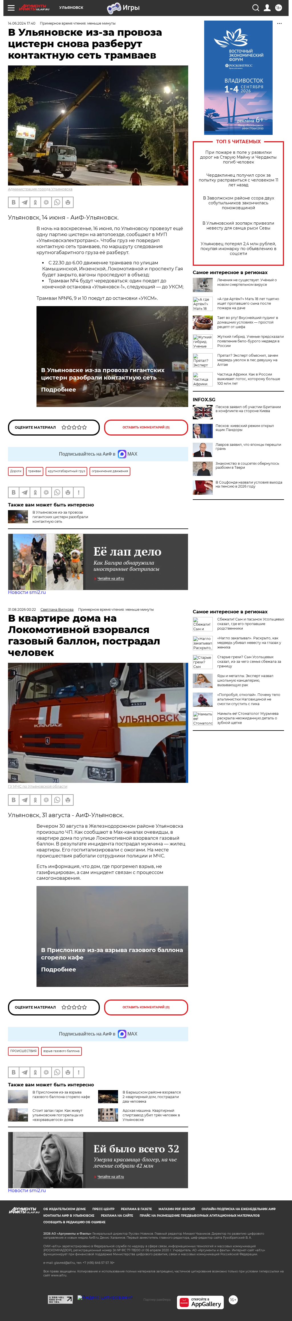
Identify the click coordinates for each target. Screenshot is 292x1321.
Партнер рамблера (157, 1299)
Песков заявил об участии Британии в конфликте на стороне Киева (248, 409)
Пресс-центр (103, 1209)
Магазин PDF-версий (177, 1209)
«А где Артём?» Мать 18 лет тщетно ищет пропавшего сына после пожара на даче (248, 303)
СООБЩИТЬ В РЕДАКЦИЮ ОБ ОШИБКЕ (74, 1222)
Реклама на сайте (117, 1216)
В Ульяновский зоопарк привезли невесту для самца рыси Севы (238, 226)
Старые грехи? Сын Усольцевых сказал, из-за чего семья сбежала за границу (249, 661)
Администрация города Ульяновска (40, 189)
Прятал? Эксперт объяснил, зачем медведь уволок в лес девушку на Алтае (247, 360)
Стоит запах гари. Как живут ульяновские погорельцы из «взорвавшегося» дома (58, 1115)
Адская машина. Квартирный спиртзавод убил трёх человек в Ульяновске (151, 1115)
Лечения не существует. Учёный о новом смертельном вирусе (247, 282)
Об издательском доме (64, 1209)
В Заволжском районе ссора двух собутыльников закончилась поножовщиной (238, 203)
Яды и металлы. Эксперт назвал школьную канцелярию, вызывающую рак (245, 680)
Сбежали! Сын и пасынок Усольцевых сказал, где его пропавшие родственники (250, 623)
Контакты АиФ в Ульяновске (68, 1216)
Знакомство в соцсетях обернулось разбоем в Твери (247, 466)
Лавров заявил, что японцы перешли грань (248, 447)
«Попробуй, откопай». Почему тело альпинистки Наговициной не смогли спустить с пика (248, 699)
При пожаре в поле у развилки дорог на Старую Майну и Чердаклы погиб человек (238, 157)
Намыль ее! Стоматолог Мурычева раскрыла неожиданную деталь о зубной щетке (248, 718)
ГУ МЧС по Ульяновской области (37, 786)
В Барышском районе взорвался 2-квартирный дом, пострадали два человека (152, 1097)
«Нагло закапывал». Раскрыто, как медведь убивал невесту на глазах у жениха (249, 642)
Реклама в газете (136, 1209)
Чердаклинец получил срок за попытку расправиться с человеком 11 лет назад (238, 180)
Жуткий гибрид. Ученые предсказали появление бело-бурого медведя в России (250, 341)
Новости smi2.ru (27, 592)
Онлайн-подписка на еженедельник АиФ (239, 1209)
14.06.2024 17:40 (21, 23)
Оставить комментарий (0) (146, 427)
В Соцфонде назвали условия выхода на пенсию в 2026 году (249, 484)
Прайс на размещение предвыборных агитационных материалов (200, 1216)
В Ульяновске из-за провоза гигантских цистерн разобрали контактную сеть (103, 374)
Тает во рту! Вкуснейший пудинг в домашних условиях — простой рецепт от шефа (247, 322)
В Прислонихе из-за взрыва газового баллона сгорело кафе (112, 954)
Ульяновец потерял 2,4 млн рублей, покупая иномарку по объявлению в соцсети (238, 249)
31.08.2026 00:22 (22, 609)
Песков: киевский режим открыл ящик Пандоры (245, 428)
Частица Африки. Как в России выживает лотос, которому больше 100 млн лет (248, 379)
